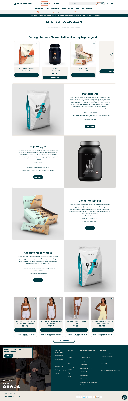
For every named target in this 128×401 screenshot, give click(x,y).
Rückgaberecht (59, 366)
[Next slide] (113, 60)
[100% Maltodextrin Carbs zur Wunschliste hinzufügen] (37, 43)
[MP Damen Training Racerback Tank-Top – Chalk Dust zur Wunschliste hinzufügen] (60, 298)
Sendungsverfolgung (60, 370)
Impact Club (104, 363)
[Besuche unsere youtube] (15, 386)
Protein (47, 8)
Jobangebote (83, 378)
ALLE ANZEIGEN (64, 340)
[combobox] (87, 3)
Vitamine (63, 8)
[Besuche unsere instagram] (4, 386)
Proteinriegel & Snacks (72, 368)
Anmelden (9, 355)
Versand (57, 373)
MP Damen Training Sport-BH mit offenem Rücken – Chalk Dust (25, 322)
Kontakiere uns (59, 359)
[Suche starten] (71, 3)
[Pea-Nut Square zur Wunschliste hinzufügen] (94, 43)
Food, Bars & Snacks (73, 8)
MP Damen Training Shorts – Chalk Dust (77, 322)
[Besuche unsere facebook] (8, 386)
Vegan (82, 8)
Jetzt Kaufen (90, 126)
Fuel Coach (101, 3)
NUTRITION (44, 3)
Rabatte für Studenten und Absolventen (111, 367)
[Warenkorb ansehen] (112, 3)
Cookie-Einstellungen (9, 377)
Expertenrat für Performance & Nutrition (88, 383)
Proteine (70, 354)
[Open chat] (18, 386)
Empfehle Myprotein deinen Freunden (108, 355)
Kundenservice (59, 355)
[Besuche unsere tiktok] (11, 386)
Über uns (82, 354)
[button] (124, 397)
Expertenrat (89, 8)
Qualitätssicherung (85, 357)
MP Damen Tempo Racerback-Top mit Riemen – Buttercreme (102, 322)
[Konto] (107, 4)
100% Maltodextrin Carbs (26, 68)
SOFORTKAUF (27, 75)
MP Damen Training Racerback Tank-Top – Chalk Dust (51, 322)
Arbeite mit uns (84, 375)
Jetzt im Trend (39, 8)
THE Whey (55, 68)
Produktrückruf (59, 377)
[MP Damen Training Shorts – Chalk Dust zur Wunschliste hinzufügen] (86, 298)
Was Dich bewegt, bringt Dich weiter (110, 370)
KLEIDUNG (56, 3)
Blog (69, 363)
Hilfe (56, 362)
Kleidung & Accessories (71, 358)
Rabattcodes (104, 359)
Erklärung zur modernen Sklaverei (88, 361)
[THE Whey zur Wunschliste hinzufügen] (65, 43)
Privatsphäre (83, 364)
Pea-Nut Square (83, 68)
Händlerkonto (83, 371)
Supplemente (55, 8)
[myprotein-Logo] (22, 3)
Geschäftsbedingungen (86, 368)
